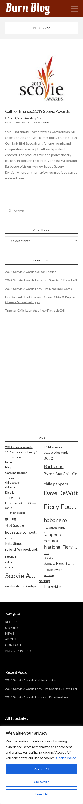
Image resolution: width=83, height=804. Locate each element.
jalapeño (52, 534)
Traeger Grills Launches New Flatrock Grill (35, 310)
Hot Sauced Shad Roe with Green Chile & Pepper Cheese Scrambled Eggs (40, 299)
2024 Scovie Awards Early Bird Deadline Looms (38, 289)
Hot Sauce (14, 525)
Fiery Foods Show (61, 506)
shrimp (44, 580)
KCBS (8, 538)
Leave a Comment (42, 122)
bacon (8, 461)
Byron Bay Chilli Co (60, 473)
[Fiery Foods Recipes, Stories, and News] (32, 8)
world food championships (20, 586)
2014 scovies (53, 447)
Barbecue (54, 466)
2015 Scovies (13, 457)
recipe (11, 556)
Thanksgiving (52, 586)
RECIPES (11, 622)
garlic (8, 507)
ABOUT (11, 639)
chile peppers (56, 483)
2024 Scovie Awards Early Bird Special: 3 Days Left (41, 280)
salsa (8, 562)
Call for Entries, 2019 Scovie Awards (37, 111)
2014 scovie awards (19, 447)
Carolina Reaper (16, 473)
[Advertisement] (41, 377)
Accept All (41, 769)
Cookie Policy (66, 758)
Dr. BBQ (14, 498)
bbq (8, 467)
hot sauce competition (22, 532)
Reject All (41, 794)
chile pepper (12, 482)
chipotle (10, 487)
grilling (10, 518)
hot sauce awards (54, 527)
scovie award (53, 569)
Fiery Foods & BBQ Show (20, 503)
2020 (48, 458)
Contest (12, 118)
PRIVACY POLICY (18, 651)
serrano (49, 575)
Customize (41, 782)
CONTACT (13, 645)
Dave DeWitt (61, 492)
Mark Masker (51, 540)
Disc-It (9, 492)
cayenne (14, 477)
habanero (55, 520)
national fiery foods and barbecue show (22, 549)
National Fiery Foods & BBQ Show (61, 546)
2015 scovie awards (56, 452)
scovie (9, 567)
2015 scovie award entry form (22, 452)
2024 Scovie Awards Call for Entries (30, 272)
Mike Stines (13, 544)
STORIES (12, 628)
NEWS (9, 633)
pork (46, 553)
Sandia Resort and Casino (61, 563)
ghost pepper (17, 512)
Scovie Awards (25, 118)
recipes (48, 557)
